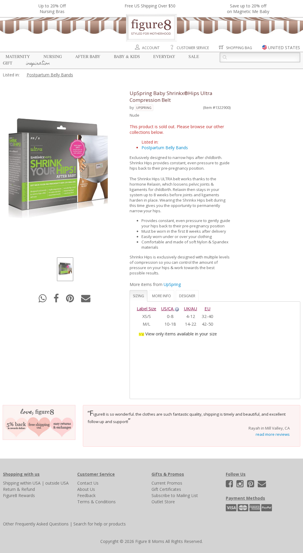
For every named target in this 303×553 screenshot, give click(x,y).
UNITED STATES (284, 47)
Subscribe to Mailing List (175, 495)
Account (150, 47)
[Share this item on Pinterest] (70, 300)
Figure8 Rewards (19, 495)
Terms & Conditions (96, 501)
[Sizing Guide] (177, 308)
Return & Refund (19, 489)
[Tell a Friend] (86, 300)
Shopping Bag (239, 47)
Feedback (86, 495)
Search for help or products (99, 524)
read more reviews (273, 434)
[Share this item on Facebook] (57, 300)
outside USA (57, 483)
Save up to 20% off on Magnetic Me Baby (248, 8)
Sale (193, 56)
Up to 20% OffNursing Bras (52, 8)
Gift (7, 63)
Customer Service (193, 47)
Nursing (52, 56)
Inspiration (38, 63)
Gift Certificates (166, 489)
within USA (30, 483)
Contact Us (88, 483)
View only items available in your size (181, 334)
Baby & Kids (127, 56)
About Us (86, 489)
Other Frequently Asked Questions (36, 524)
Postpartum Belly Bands (50, 75)
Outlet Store (163, 501)
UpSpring (144, 108)
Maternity (18, 56)
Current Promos (167, 483)
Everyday (164, 56)
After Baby (87, 56)
